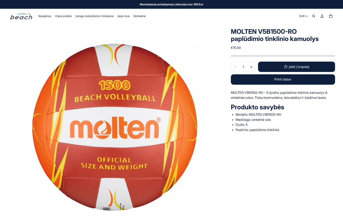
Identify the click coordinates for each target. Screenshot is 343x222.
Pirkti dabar (282, 79)
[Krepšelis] (330, 16)
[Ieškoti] (313, 16)
